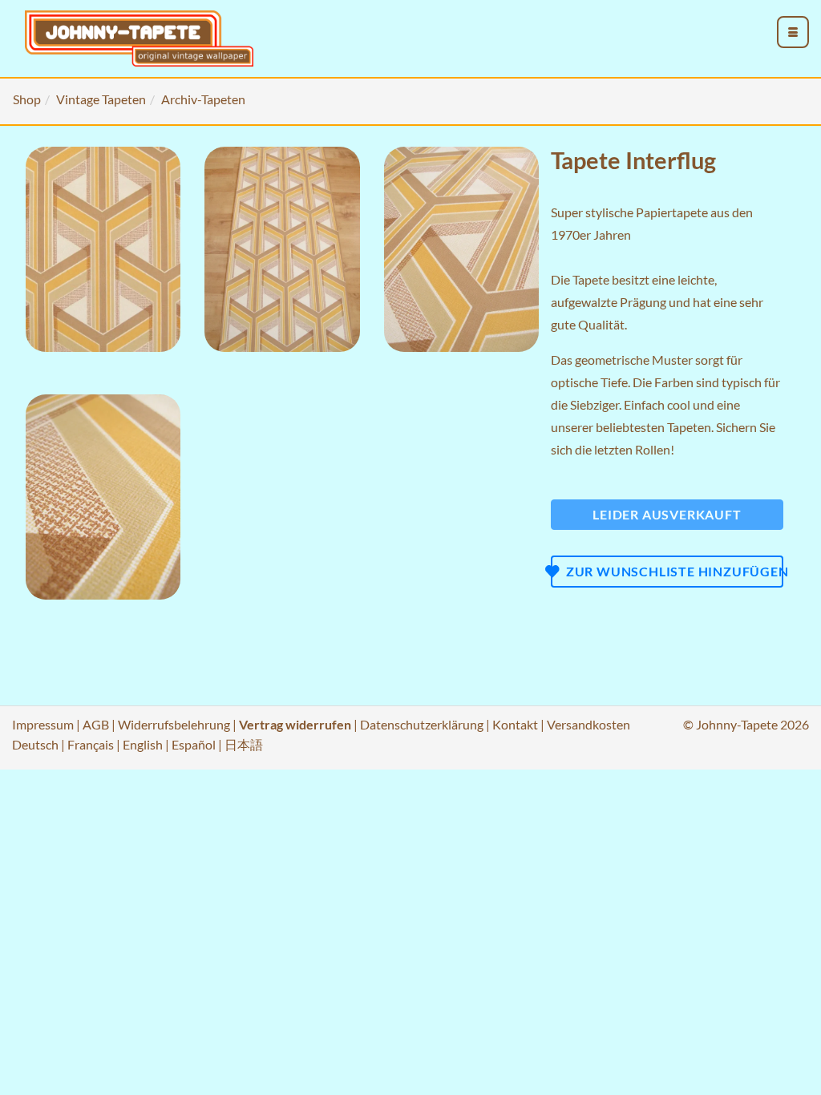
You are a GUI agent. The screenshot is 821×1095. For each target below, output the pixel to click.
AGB (96, 724)
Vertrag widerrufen (295, 724)
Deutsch (35, 744)
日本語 (243, 744)
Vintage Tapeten (101, 99)
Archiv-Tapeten (203, 99)
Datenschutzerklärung (421, 724)
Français (90, 744)
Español (194, 744)
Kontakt (515, 724)
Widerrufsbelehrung (174, 724)
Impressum (43, 724)
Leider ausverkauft (666, 514)
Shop (27, 99)
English (143, 744)
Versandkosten (588, 724)
